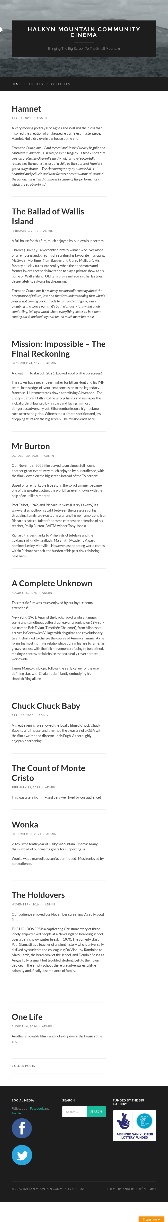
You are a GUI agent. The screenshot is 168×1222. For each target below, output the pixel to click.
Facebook (37, 1108)
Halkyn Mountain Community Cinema (84, 32)
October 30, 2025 (25, 455)
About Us (35, 84)
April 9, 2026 (22, 118)
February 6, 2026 (25, 230)
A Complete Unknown (52, 583)
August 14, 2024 (24, 1026)
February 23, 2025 (26, 787)
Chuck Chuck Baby (46, 706)
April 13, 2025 (23, 715)
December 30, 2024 (26, 834)
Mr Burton (31, 446)
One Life (27, 1017)
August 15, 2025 (24, 592)
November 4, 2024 (26, 904)
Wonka (25, 824)
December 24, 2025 (26, 363)
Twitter (17, 1113)
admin (42, 118)
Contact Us (60, 84)
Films (16, 84)
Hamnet (26, 109)
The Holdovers (38, 895)
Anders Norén (134, 1188)
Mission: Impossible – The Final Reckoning (59, 348)
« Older (23, 1066)
